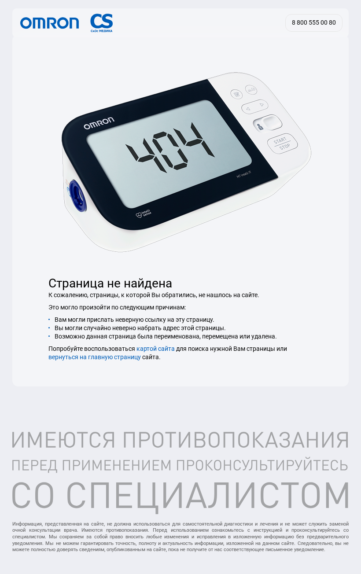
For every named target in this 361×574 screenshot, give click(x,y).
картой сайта (155, 348)
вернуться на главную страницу (94, 357)
